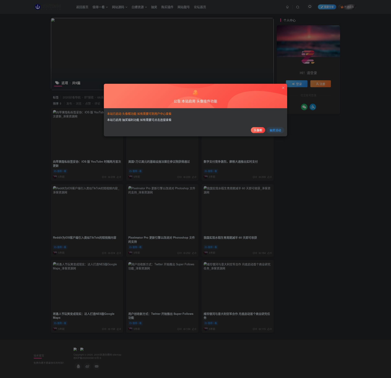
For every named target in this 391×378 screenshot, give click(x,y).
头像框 (258, 130)
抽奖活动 (275, 130)
